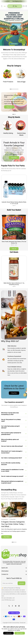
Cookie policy (8, 633)
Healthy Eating (8, 133)
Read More (6, 537)
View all (14, 248)
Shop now (9, 107)
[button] (2, 6)
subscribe (21, 583)
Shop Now (14, 157)
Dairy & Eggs (21, 82)
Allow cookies (20, 633)
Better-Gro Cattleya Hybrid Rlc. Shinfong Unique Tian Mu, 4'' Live (14, 242)
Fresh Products (8, 82)
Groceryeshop (15, 622)
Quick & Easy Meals (21, 134)
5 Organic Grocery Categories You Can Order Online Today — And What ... (13, 524)
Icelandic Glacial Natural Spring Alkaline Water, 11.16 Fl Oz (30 (14, 202)
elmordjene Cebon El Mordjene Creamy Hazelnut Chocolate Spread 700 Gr (14, 283)
